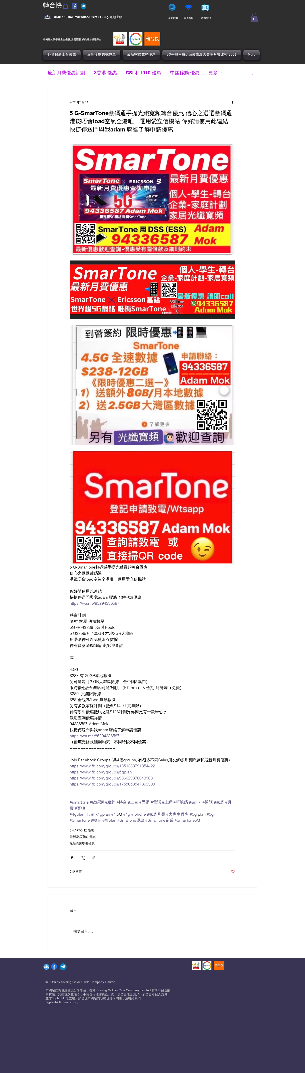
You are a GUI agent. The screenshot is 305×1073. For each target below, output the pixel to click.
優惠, (68, 39)
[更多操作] (232, 102)
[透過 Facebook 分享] (72, 858)
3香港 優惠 (105, 72)
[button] (254, 17)
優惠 (94, 39)
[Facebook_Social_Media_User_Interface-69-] (47, 17)
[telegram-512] (63, 966)
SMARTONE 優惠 (82, 830)
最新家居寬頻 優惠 (83, 837)
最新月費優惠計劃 (66, 72)
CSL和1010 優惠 (143, 72)
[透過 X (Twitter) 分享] (83, 858)
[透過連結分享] (94, 858)
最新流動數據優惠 (82, 843)
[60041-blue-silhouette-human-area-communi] (46, 966)
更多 (213, 72)
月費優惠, (76, 39)
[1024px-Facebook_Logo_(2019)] (54, 966)
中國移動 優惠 (185, 72)
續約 (84, 39)
